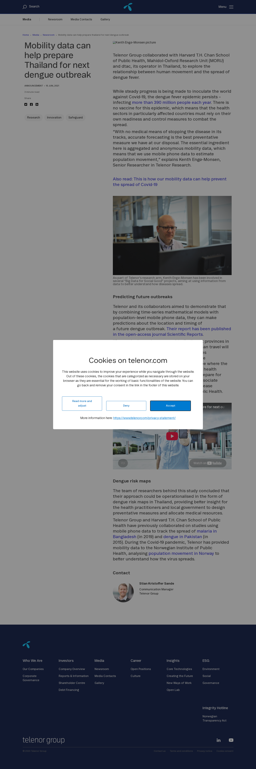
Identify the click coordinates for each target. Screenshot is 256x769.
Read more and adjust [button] (82, 403)
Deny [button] (126, 406)
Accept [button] (170, 406)
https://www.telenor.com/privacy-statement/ (144, 418)
